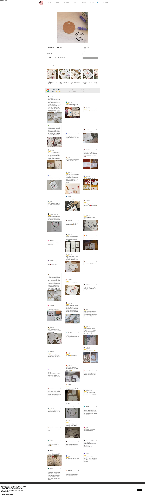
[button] (49, 2)
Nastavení (134, 490)
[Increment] (87, 54)
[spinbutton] (85, 54)
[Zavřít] (144, 485)
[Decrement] (83, 54)
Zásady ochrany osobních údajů (7, 494)
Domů (48, 8)
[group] (72, 78)
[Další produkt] (99, 74)
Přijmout (139, 490)
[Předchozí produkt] (45, 74)
